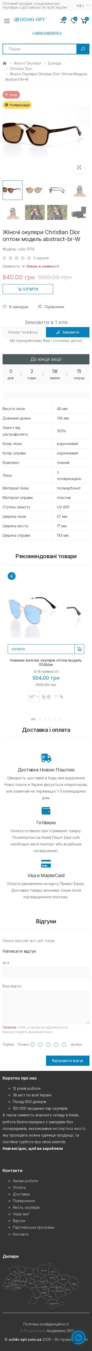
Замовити (70, 332)
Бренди (54, 63)
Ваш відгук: (12, 986)
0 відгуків (41, 258)
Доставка (21, 1194)
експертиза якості (69, 1128)
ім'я (6, 963)
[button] (84, 21)
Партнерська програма (33, 1227)
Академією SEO (60, 1331)
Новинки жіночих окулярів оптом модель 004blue (46, 662)
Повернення (24, 1201)
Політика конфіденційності (46, 1324)
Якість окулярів (26, 1207)
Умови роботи (25, 1181)
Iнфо (80, 5)
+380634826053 (47, 33)
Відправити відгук (68, 1060)
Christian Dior (21, 68)
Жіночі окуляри (27, 63)
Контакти (21, 1234)
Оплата (19, 1187)
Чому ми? (21, 1214)
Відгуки (19, 1220)
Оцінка (8, 1044)
